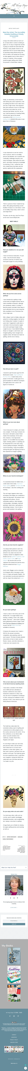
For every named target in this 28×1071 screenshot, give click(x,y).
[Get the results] (25, 867)
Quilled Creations (16, 556)
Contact (14, 1034)
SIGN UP (14, 924)
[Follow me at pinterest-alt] (17, 898)
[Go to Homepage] (14, 8)
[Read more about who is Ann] (14, 895)
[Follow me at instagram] (14, 898)
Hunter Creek (11, 558)
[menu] (14, 16)
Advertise (14, 1037)
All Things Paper (6, 1023)
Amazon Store (14, 1042)
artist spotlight (11, 836)
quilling (20, 836)
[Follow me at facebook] (10, 898)
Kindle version (15, 625)
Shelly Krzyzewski (8, 839)
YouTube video (19, 485)
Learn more (13, 907)
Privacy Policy (14, 1039)
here (21, 578)
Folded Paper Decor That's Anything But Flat (6, 848)
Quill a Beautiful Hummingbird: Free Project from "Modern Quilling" (21, 849)
